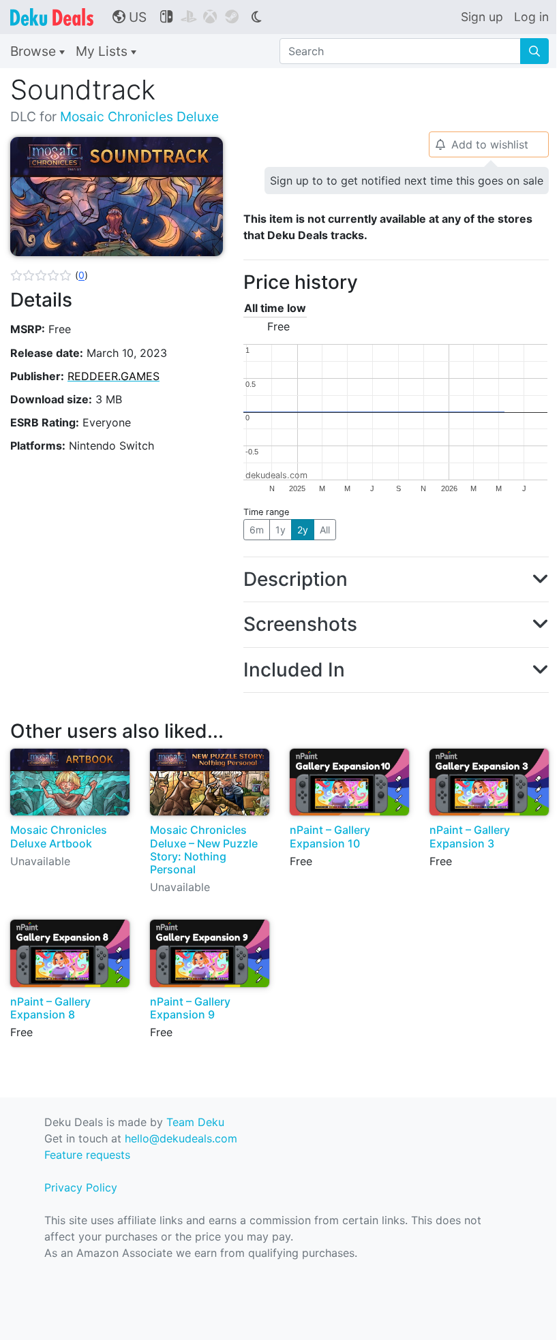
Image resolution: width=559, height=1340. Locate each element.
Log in (531, 17)
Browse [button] (34, 51)
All (325, 529)
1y (280, 529)
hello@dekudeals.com (181, 1138)
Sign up (482, 17)
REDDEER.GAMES (113, 376)
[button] (49, 275)
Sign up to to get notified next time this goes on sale (406, 180)
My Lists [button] (103, 51)
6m (257, 529)
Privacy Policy (80, 1187)
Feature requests (87, 1155)
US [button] (129, 17)
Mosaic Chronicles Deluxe (139, 116)
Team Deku (195, 1122)
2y (302, 529)
